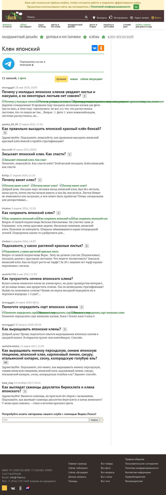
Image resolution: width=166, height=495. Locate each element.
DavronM (7, 149)
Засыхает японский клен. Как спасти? (34, 153)
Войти (158, 17)
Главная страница (77, 463)
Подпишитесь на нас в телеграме (32, 63)
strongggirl (8, 87)
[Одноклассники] (101, 48)
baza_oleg (7, 382)
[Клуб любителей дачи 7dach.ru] (13, 15)
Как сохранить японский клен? (28, 212)
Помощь (72, 481)
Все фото (106, 468)
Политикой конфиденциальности (110, 6)
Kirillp (5, 175)
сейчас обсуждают (91, 79)
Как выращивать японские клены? (31, 328)
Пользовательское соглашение (141, 463)
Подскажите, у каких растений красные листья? (42, 245)
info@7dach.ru (17, 477)
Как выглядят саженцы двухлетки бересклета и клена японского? (48, 389)
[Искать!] (86, 17)
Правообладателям (135, 476)
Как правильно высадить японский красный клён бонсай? (51, 128)
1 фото (22, 78)
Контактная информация (138, 472)
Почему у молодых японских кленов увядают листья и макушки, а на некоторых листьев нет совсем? (48, 93)
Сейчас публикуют (78, 468)
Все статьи (106, 476)
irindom (6, 208)
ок (136, 6)
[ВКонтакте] (95, 48)
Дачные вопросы (77, 476)
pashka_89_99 (10, 124)
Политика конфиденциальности (142, 468)
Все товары (107, 463)
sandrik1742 (9, 274)
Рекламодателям (134, 481)
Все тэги (105, 481)
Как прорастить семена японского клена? (37, 278)
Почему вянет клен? (19, 179)
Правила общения (134, 459)
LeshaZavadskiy (10, 346)
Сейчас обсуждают (78, 472)
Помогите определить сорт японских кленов (40, 306)
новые (74, 79)
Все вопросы (107, 472)
